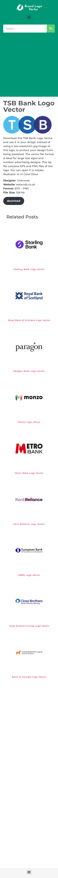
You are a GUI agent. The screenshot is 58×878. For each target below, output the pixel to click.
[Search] (51, 29)
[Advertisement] (29, 66)
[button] (29, 17)
